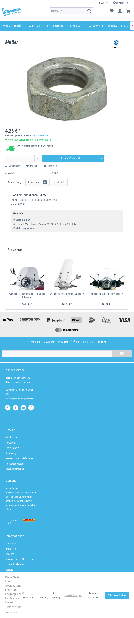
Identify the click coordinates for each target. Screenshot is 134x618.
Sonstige (56, 597)
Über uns (10, 554)
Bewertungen (37, 182)
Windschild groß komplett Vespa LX (67, 293)
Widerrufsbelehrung (15, 564)
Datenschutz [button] (13, 607)
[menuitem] (71, 10)
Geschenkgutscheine (16, 469)
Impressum (11, 548)
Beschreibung (14, 182)
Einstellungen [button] (73, 595)
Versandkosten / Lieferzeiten (20, 458)
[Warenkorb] (128, 10)
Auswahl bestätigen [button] (93, 595)
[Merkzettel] (111, 10)
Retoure (9, 569)
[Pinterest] (31, 408)
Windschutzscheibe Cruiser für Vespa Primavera (27, 295)
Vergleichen (14, 165)
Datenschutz (12, 543)
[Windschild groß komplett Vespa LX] (67, 273)
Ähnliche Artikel (15, 249)
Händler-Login (12, 437)
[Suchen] (89, 10)
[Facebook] (15, 408)
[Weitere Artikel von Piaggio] (116, 46)
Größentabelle (12, 448)
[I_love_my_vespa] (8, 408)
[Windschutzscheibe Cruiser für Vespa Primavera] (27, 273)
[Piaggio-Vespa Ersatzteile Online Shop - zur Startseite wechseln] (12, 11)
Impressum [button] (12, 612)
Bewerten (52, 165)
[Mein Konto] (120, 10)
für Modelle (59, 182)
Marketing (43, 597)
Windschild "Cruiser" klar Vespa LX (106, 293)
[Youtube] (23, 408)
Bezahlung (11, 453)
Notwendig (28, 597)
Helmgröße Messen (15, 463)
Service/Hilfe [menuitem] (122, 2)
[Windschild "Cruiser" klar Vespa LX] (107, 273)
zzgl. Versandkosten (40, 135)
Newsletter (11, 442)
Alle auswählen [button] (117, 595)
